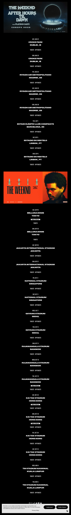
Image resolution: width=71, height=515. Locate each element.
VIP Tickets (38, 50)
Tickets (32, 50)
